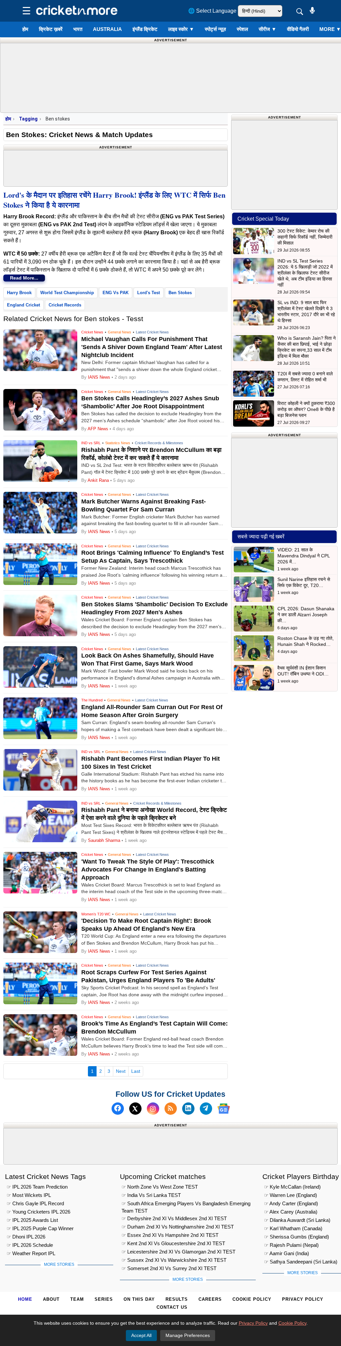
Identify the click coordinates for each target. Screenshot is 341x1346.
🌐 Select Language (212, 11)
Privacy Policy (302, 1299)
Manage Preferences (188, 1335)
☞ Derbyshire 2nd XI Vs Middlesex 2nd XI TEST (174, 1218)
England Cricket (23, 304)
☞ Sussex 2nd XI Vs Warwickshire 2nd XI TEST (174, 1260)
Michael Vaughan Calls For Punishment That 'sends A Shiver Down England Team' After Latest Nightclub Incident (151, 347)
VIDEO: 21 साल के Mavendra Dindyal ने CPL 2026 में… (303, 555)
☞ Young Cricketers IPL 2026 (38, 1212)
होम (25, 29)
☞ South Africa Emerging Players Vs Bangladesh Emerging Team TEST (186, 1204)
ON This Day (139, 1299)
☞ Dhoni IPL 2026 (26, 1237)
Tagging (28, 118)
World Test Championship (67, 292)
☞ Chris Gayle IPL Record (35, 1203)
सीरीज (267, 29)
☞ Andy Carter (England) (291, 1203)
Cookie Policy (251, 1299)
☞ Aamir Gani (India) (286, 1253)
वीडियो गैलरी (298, 29)
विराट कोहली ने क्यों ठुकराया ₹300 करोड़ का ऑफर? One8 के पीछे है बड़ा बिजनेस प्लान (306, 409)
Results (177, 1299)
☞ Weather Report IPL (31, 1253)
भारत (77, 29)
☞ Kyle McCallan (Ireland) (292, 1187)
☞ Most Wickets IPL (29, 1195)
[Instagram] (153, 1108)
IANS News (100, 377)
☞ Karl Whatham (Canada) (293, 1228)
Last (135, 1071)
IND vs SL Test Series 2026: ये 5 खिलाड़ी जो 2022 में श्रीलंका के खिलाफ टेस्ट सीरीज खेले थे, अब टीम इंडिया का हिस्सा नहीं (305, 273)
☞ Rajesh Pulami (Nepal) (291, 1245)
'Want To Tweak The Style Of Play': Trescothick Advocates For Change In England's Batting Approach (147, 869)
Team (77, 1299)
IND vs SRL (91, 443)
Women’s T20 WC (96, 914)
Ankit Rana (98, 480)
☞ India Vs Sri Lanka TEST (151, 1195)
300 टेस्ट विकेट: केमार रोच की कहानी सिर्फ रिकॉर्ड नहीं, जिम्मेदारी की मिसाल (304, 237)
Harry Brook (19, 292)
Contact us (172, 1307)
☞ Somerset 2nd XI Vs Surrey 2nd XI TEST (169, 1268)
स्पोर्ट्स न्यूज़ (215, 29)
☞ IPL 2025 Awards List (32, 1220)
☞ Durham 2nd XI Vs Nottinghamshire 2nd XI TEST (178, 1227)
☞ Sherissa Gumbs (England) (296, 1237)
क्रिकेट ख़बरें (51, 29)
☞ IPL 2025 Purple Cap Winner (40, 1228)
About (51, 1299)
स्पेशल (242, 29)
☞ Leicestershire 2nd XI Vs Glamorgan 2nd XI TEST (178, 1251)
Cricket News (92, 332)
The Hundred (92, 700)
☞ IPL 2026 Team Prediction (37, 1187)
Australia (107, 29)
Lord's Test (148, 292)
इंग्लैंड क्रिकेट (145, 29)
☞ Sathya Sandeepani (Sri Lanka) (300, 1261)
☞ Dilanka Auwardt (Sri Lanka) (297, 1220)
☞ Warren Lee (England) (290, 1195)
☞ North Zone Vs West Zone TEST (160, 1187)
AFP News (98, 428)
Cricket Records (65, 304)
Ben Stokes (180, 292)
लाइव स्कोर (181, 29)
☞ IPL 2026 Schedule (30, 1245)
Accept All (141, 1335)
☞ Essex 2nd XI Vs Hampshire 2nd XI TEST (170, 1235)
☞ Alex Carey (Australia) (290, 1212)
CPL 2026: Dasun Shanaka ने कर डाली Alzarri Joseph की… (305, 614)
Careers (210, 1299)
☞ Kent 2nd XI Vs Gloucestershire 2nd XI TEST (173, 1243)
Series (104, 1299)
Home (25, 1299)
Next (121, 1071)
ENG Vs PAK (116, 292)
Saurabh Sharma (104, 840)
